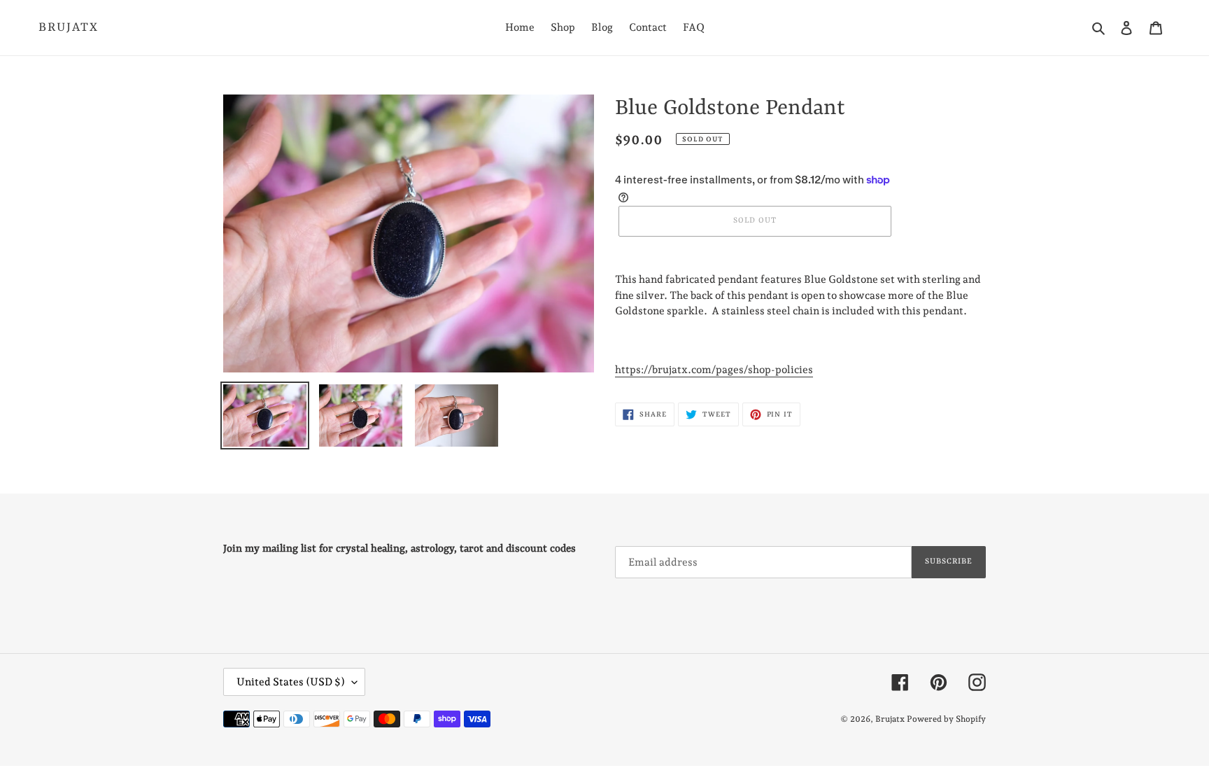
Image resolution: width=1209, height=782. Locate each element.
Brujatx (68, 27)
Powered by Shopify (946, 719)
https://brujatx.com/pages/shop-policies (714, 369)
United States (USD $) (290, 682)
